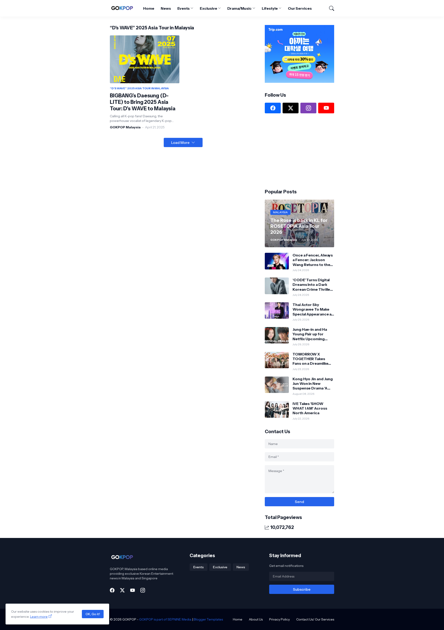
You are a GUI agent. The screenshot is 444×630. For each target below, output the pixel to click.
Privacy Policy (279, 619)
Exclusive (208, 8)
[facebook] (273, 108)
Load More (180, 142)
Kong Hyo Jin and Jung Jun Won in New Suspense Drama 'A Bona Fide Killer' (313, 384)
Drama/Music (239, 8)
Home (148, 8)
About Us (256, 619)
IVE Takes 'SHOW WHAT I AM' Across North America (310, 408)
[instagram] (308, 108)
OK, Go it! (93, 614)
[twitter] (291, 108)
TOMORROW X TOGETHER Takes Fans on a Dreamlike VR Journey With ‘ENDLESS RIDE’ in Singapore (310, 359)
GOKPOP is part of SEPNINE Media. (165, 619)
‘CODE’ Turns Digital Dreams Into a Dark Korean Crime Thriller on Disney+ (312, 285)
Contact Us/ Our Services (315, 619)
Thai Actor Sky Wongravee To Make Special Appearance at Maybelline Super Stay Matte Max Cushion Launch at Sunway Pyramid (313, 309)
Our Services (300, 8)
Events (183, 8)
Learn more (39, 617)
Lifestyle (270, 8)
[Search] (329, 8)
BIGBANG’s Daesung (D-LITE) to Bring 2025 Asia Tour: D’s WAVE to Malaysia (143, 102)
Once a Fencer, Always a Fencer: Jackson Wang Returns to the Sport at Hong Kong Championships (313, 260)
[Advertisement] (299, 150)
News (166, 8)
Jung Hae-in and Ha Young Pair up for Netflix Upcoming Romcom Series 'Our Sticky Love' (311, 334)
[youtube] (326, 108)
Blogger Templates (208, 619)
